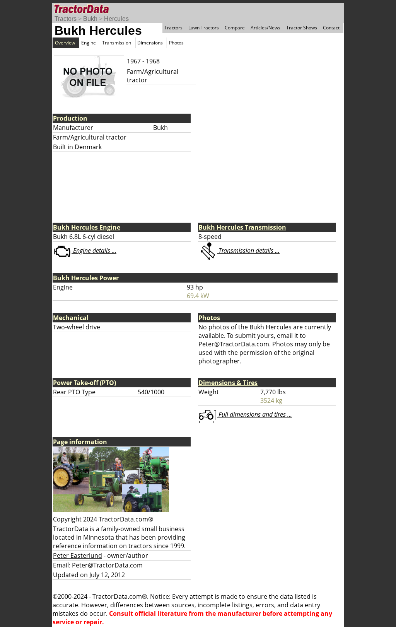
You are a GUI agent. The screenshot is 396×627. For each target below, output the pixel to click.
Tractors (66, 18)
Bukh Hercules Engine (86, 227)
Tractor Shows (301, 27)
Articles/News (265, 27)
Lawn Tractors (203, 27)
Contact (331, 27)
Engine (88, 42)
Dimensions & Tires (228, 382)
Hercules (116, 18)
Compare (235, 27)
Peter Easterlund (77, 555)
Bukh (90, 18)
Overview (65, 42)
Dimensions (150, 42)
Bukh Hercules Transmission (242, 227)
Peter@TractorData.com (233, 344)
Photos (176, 42)
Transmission (116, 42)
